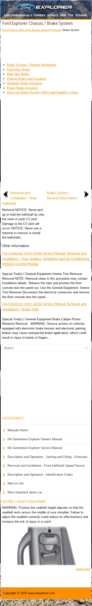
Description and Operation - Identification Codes (40, 474)
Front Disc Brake (18, 69)
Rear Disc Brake (18, 74)
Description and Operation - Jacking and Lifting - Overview (47, 457)
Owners (39, 15)
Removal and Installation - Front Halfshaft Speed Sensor (46, 465)
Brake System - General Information (31, 65)
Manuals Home (18, 430)
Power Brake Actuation (22, 88)
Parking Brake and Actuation (26, 79)
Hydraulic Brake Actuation (24, 83)
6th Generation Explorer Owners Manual (35, 439)
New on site (16, 483)
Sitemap (81, 15)
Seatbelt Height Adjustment (24, 502)
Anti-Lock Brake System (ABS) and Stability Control (42, 92)
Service (52, 15)
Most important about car (25, 492)
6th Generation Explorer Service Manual (35, 448)
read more (83, 569)
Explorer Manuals (18, 15)
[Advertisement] (46, 46)
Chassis (56, 30)
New (63, 15)
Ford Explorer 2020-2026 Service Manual (25, 30)
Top (70, 15)
